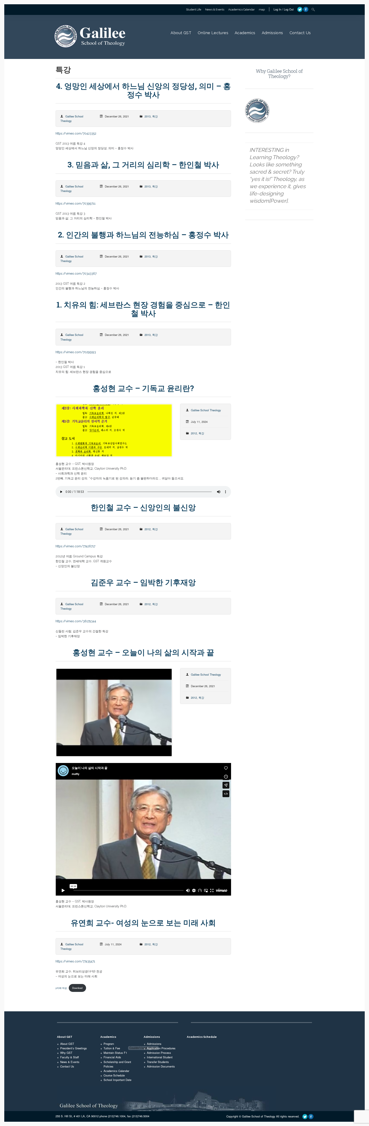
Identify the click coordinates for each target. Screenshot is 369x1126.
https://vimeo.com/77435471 (75, 961)
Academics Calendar (241, 9)
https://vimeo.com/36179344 (76, 621)
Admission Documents (161, 1066)
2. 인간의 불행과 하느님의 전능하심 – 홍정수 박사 (143, 234)
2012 (194, 433)
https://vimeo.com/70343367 (76, 273)
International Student (160, 1057)
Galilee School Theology (206, 410)
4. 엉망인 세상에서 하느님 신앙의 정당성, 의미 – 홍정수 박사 (143, 90)
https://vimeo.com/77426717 (75, 546)
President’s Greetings (73, 1048)
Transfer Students (158, 1062)
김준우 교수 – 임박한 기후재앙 (143, 582)
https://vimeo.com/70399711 (75, 203)
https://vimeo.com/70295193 (76, 352)
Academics (245, 33)
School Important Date (117, 1080)
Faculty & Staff (69, 1057)
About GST (181, 33)
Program (109, 1044)
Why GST (66, 1053)
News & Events (214, 9)
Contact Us (300, 33)
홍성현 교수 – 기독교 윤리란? (143, 388)
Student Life (193, 9)
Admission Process (159, 1053)
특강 (155, 116)
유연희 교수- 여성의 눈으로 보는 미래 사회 (143, 922)
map (262, 9)
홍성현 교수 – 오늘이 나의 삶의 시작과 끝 (143, 652)
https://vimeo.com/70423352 (76, 133)
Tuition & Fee (112, 1048)
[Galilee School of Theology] (91, 52)
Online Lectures (213, 33)
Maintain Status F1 (115, 1053)
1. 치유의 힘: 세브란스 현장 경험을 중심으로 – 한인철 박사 (143, 308)
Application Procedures (161, 1048)
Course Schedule (114, 1075)
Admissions (272, 33)
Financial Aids (112, 1057)
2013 (148, 116)
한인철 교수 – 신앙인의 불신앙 (143, 507)
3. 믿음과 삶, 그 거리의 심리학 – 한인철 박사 (143, 164)
